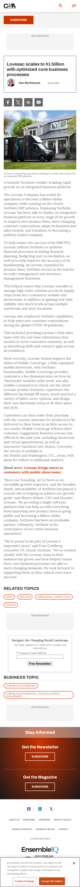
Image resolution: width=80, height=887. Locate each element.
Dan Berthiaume (29, 82)
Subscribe (18, 19)
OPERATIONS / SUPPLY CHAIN (54, 596)
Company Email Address (31, 653)
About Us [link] (14, 819)
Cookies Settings (40, 839)
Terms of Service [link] (22, 829)
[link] (8, 102)
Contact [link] (63, 829)
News (9, 596)
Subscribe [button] (40, 756)
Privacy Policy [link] (62, 819)
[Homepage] (10, 6)
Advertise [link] (44, 819)
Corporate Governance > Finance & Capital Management (33, 695)
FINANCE (11, 604)
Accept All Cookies (52, 881)
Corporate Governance (21, 685)
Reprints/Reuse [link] (45, 829)
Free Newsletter (40, 663)
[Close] (74, 863)
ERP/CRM (25, 596)
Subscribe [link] (29, 819)
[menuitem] (8, 102)
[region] (40, 872)
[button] (74, 6)
